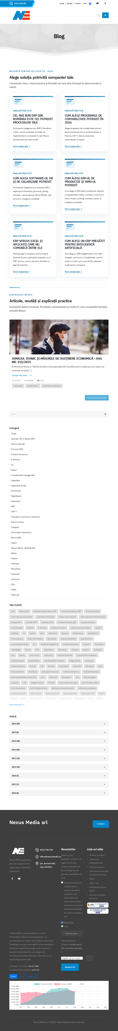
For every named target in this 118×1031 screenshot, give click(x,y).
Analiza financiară (68, 639)
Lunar (13, 976)
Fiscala (65, 633)
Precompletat (90, 677)
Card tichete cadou (90, 683)
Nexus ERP (16, 537)
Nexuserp (63, 650)
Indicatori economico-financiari (25, 517)
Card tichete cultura (38, 688)
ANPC (92, 879)
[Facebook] (12, 878)
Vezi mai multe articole (96, 398)
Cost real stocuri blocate (21, 617)
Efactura (53, 677)
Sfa (24, 683)
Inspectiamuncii (18, 666)
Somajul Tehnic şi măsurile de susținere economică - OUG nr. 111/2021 (57, 360)
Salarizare (15, 501)
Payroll (33, 666)
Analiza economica (71, 672)
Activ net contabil (35, 639)
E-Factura (15, 459)
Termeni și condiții (97, 855)
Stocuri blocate (18, 444)
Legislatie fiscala (18, 485)
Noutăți (69, 3)
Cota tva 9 (48, 655)
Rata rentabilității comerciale (23, 677)
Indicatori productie (87, 688)
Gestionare (63, 666)
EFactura (77, 666)
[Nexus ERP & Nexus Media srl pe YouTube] (19, 878)
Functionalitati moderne (54, 661)
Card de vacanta (18, 688)
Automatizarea (17, 661)
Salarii (14, 470)
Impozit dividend (65, 655)
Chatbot (14, 633)
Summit (86, 644)
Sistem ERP (16, 622)
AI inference (78, 633)
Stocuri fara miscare (67, 617)
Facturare (15, 574)
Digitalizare (16, 496)
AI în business (17, 639)
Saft (100, 666)
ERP (13, 506)
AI (12, 464)
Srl (34, 644)
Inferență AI (93, 633)
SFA (13, 584)
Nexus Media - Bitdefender (23, 548)
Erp (12, 655)
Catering (15, 595)
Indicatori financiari (50, 672)
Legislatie (15, 480)
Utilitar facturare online (80, 628)
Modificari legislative (49, 644)
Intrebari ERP (47, 622)
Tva (77, 677)
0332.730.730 (20, 3)
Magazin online (37, 683)
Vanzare (14, 683)
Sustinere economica (52, 386)
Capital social (86, 639)
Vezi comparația (21, 146)
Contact (78, 3)
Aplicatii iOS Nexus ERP (71, 611)
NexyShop (15, 569)
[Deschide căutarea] (98, 15)
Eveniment (16, 490)
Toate (13, 433)
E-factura (42, 628)
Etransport (66, 677)
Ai (24, 633)
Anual (21, 976)
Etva (43, 677)
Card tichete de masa (68, 683)
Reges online (75, 661)
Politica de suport (97, 867)
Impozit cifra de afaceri (86, 655)
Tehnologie (15, 650)
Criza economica (88, 622)
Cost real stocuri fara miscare (93, 617)
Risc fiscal (51, 639)
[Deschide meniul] (105, 15)
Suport (98, 628)
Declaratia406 (17, 672)
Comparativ (31, 976)
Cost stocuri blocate (45, 617)
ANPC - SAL (94, 883)
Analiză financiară (91, 672)
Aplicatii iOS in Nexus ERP (23, 438)
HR (42, 666)
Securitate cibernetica (21, 532)
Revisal (51, 666)
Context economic (19, 454)
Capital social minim (19, 644)
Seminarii (15, 579)
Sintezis (75, 650)
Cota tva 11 (34, 655)
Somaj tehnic (32, 386)
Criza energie (16, 628)
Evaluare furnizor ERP (67, 622)
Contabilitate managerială (22, 475)
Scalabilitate (34, 661)
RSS (85, 3)
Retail (14, 553)
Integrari (15, 527)
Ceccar (86, 650)
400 (42, 633)
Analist (14, 558)
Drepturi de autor (58, 628)
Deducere (53, 633)
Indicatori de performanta (63, 688)
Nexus (28, 650)
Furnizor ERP (17, 449)
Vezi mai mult (15, 704)
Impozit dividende (70, 644)
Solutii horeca (17, 522)
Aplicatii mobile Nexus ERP (45, 611)
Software (15, 563)
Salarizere (18, 386)
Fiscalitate (99, 644)
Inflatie (30, 628)
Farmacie (89, 666)
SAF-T (14, 511)
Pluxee (51, 683)
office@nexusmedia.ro (50, 856)
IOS (13, 611)
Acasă (62, 3)
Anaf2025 (33, 672)
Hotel (13, 589)
